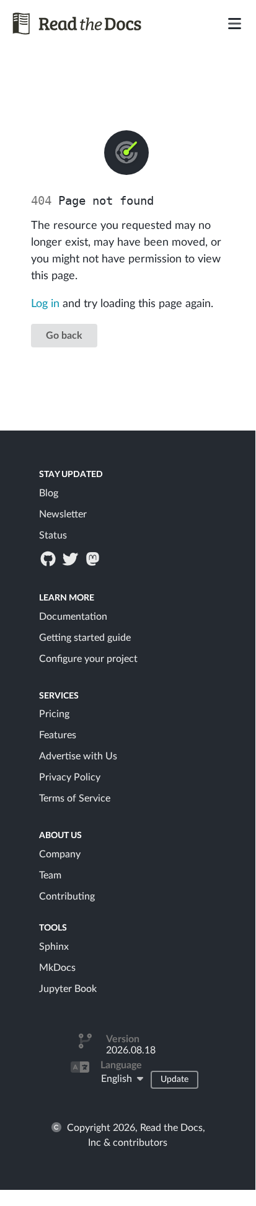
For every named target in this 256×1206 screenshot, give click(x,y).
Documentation (73, 617)
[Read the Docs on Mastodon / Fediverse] (94, 558)
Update (174, 1079)
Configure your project (88, 659)
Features (57, 735)
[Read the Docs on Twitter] (71, 558)
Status (53, 535)
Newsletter (63, 514)
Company (60, 854)
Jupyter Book (68, 989)
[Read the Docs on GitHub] (49, 558)
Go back (64, 336)
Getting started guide (85, 638)
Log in (45, 304)
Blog (48, 493)
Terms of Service (74, 798)
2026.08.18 (131, 1050)
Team (50, 875)
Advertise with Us (78, 756)
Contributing (67, 896)
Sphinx (54, 947)
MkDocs (57, 968)
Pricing (54, 714)
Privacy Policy (69, 777)
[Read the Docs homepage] (87, 23)
